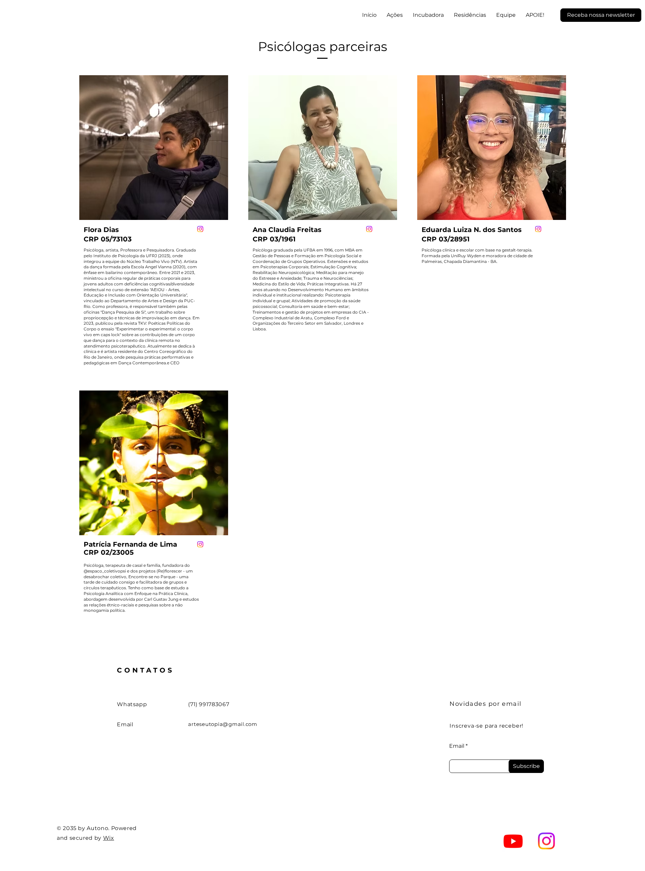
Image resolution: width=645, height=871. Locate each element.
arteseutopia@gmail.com (222, 724)
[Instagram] (200, 229)
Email (456, 746)
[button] (600, 15)
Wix (108, 838)
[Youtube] (513, 841)
